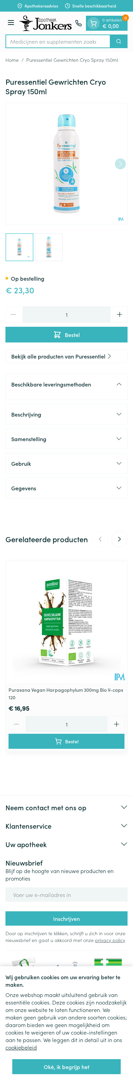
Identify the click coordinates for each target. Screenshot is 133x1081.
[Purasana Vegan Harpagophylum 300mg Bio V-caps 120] (66, 622)
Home (12, 59)
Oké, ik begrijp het (66, 1066)
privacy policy (110, 940)
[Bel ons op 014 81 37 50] (78, 23)
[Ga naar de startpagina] (45, 23)
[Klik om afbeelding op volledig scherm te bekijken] (66, 164)
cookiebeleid (21, 1047)
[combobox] (57, 41)
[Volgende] (120, 163)
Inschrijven (66, 918)
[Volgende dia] (119, 539)
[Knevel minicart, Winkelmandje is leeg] (93, 23)
